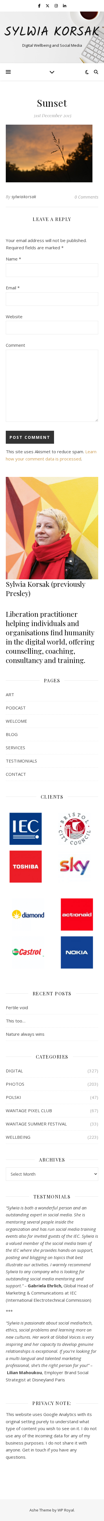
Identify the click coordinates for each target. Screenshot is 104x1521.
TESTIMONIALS (21, 761)
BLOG (12, 734)
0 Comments (86, 197)
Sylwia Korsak (52, 32)
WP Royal (65, 1510)
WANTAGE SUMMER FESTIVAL (36, 1124)
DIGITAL (14, 1071)
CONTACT (16, 774)
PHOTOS (15, 1084)
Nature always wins (25, 1034)
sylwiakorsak (24, 196)
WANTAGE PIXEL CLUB (29, 1110)
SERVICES (15, 747)
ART (10, 694)
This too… (15, 1021)
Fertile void (17, 1007)
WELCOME (16, 721)
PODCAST (16, 708)
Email (13, 288)
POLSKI (13, 1097)
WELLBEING (18, 1137)
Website (14, 316)
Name (13, 259)
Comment (15, 345)
